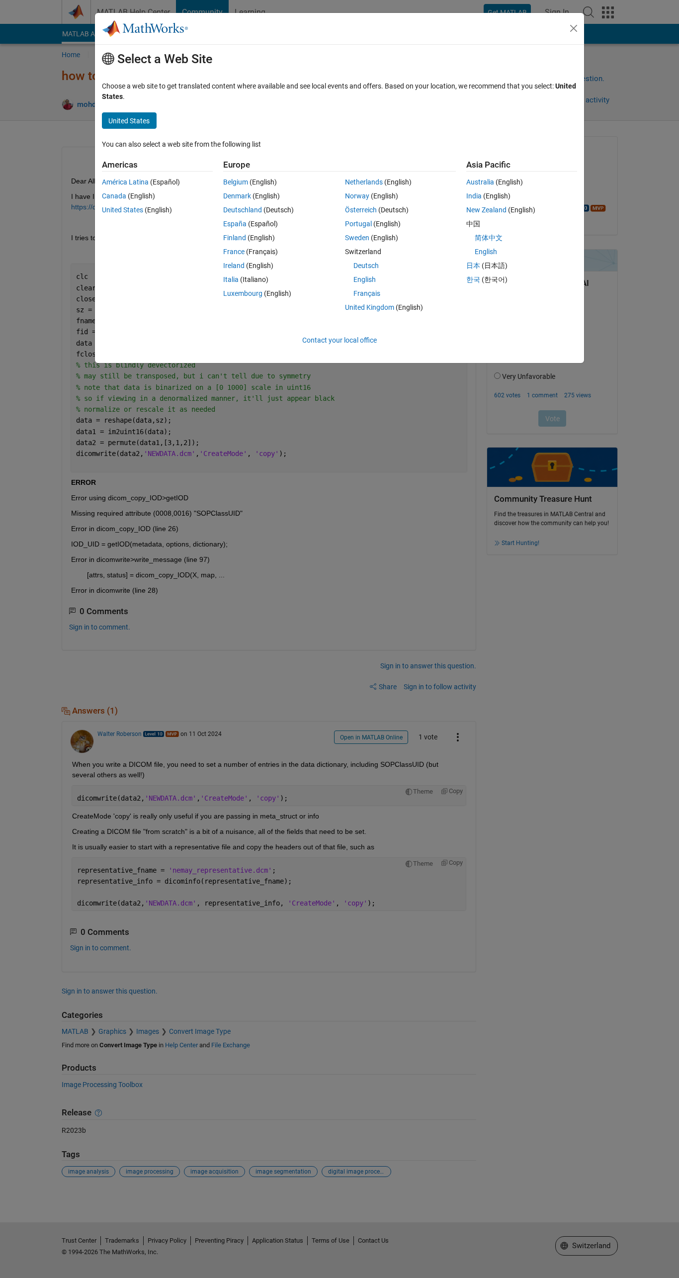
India (474, 196)
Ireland (234, 266)
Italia (231, 279)
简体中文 (489, 238)
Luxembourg (242, 293)
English (364, 279)
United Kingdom (369, 307)
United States (122, 210)
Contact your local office (339, 340)
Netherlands (364, 182)
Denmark (237, 196)
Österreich (361, 210)
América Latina (125, 182)
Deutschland (242, 210)
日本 (473, 266)
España (235, 224)
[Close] (574, 28)
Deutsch (366, 266)
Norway (357, 196)
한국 (473, 279)
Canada (114, 196)
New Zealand (486, 210)
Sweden (357, 238)
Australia (480, 182)
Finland (234, 238)
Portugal (358, 224)
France (234, 252)
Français (366, 293)
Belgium (235, 182)
